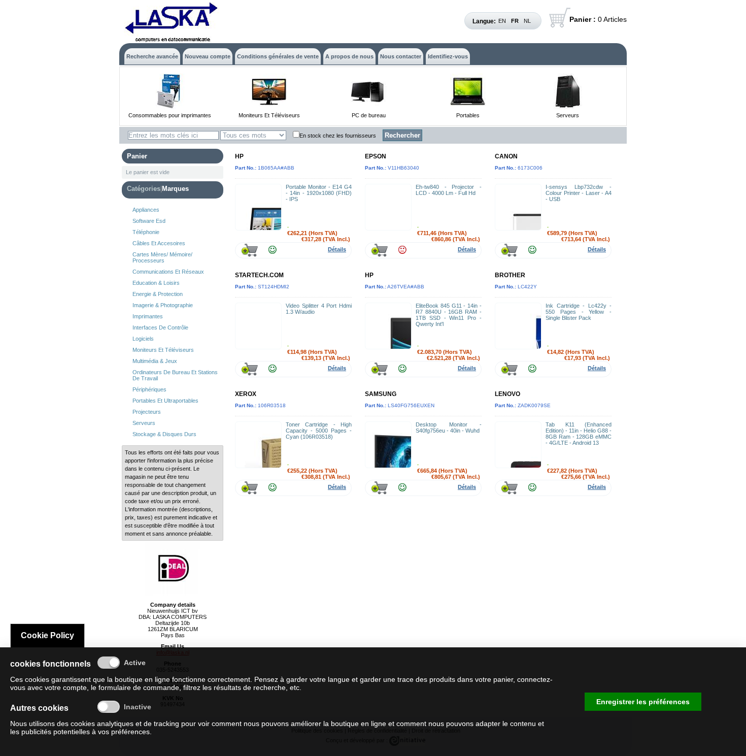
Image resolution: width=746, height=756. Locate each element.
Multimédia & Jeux (154, 361)
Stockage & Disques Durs (164, 434)
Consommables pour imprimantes (169, 115)
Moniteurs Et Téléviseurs (269, 115)
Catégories (143, 188)
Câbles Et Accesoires (158, 243)
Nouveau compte (207, 56)
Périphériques (149, 389)
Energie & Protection (157, 294)
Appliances (145, 210)
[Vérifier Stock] (272, 250)
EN (502, 21)
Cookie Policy (47, 635)
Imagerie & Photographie (162, 305)
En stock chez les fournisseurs (337, 136)
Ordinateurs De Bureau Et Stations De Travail (175, 375)
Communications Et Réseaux (168, 272)
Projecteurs (146, 412)
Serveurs (567, 115)
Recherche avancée (152, 56)
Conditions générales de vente (278, 56)
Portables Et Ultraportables (165, 401)
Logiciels (143, 339)
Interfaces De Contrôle (160, 327)
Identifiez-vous (448, 56)
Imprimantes (147, 316)
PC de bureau (369, 115)
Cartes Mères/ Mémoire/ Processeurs (162, 257)
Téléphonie (145, 232)
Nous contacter (400, 56)
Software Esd (148, 221)
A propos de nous (349, 56)
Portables (468, 115)
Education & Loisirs (156, 283)
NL (527, 21)
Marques (175, 188)
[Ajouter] (249, 250)
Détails (337, 249)
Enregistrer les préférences (643, 702)
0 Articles (598, 19)
